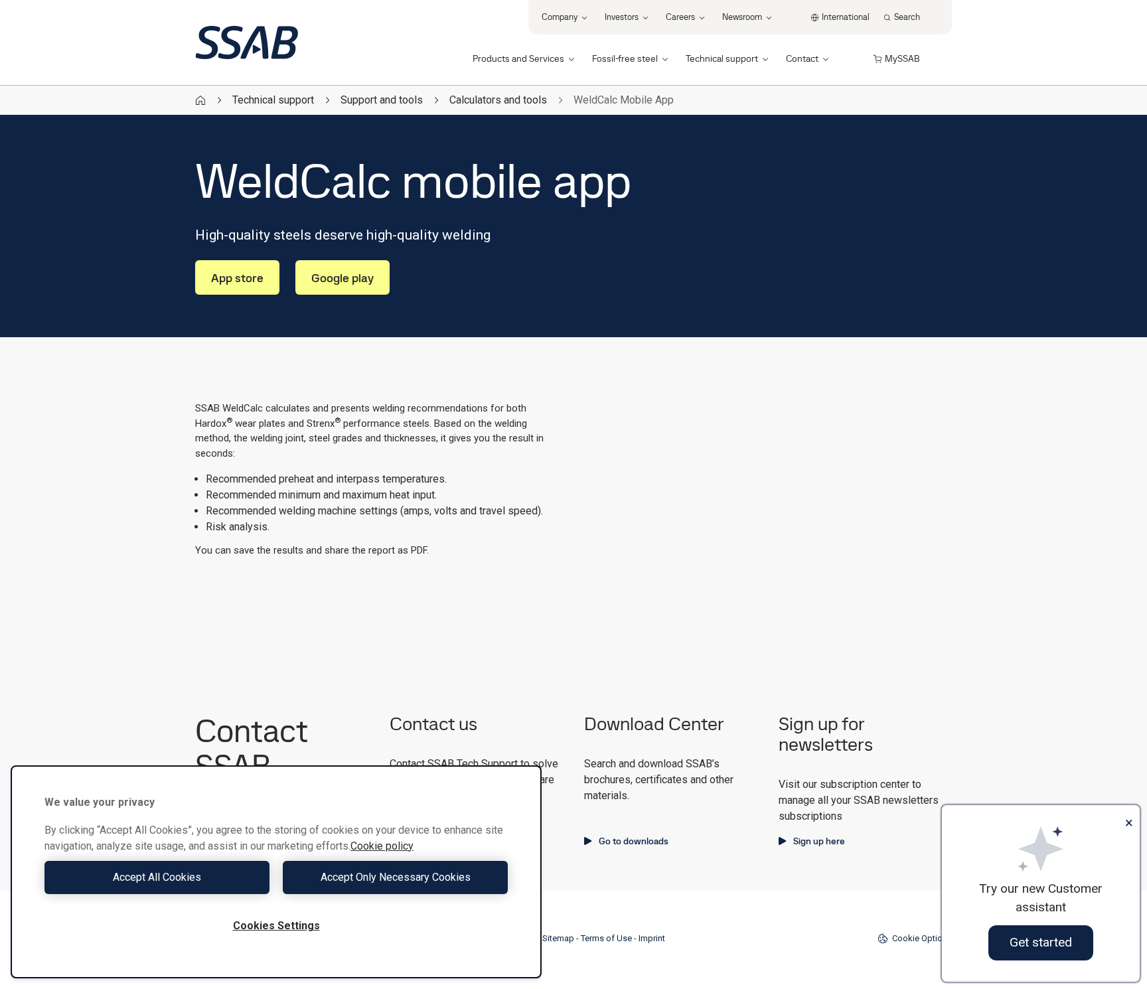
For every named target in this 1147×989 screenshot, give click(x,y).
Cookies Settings (276, 925)
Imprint (652, 938)
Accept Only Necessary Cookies (396, 877)
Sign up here (819, 841)
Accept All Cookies (157, 877)
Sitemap (558, 938)
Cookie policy (382, 846)
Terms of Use (606, 938)
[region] (276, 871)
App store (237, 277)
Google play (342, 277)
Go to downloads (633, 841)
